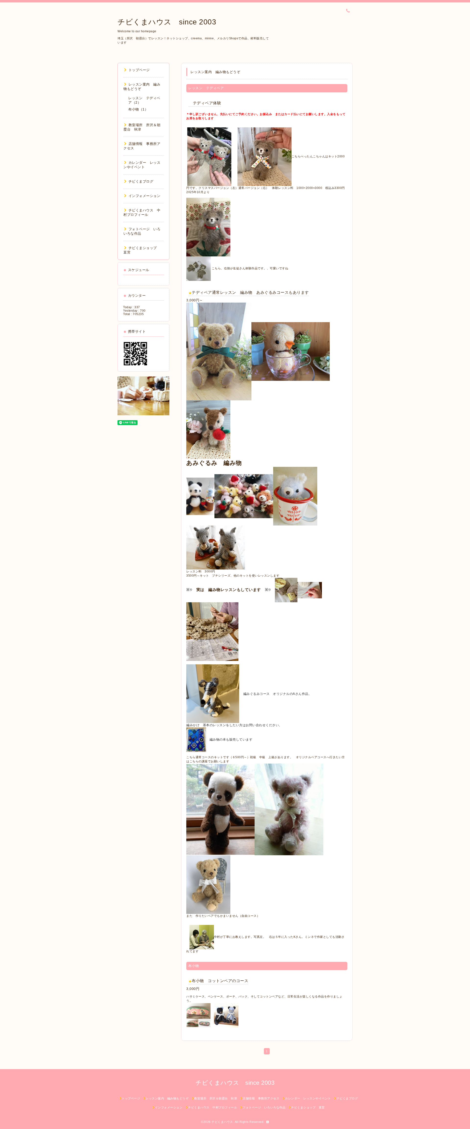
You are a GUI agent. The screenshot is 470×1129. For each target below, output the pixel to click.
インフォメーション (144, 196)
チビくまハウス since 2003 (167, 22)
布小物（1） (138, 109)
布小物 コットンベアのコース (220, 981)
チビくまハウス (222, 1122)
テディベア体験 (205, 103)
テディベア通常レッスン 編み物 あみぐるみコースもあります (250, 292)
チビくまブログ (141, 181)
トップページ (139, 70)
